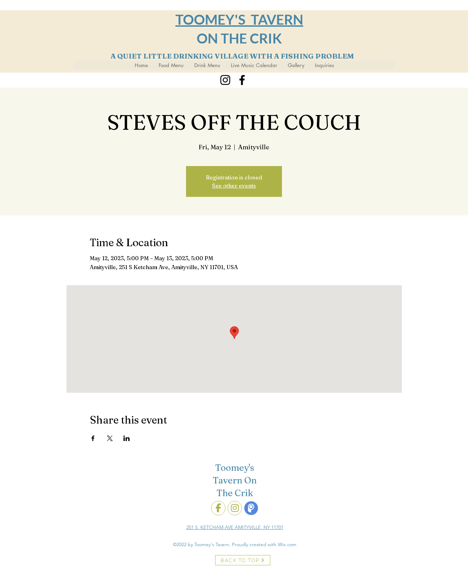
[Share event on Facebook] (93, 438)
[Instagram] (225, 80)
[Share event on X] (110, 438)
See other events (234, 185)
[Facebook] (242, 80)
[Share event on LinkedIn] (126, 438)
